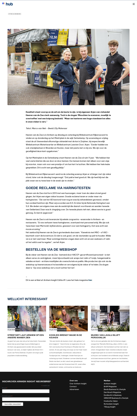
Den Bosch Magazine (112, 392)
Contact (73, 386)
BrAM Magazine (110, 386)
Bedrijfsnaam (7, 396)
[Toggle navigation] (113, 4)
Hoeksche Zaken (111, 401)
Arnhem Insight (110, 384)
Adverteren (74, 389)
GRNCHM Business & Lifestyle (116, 398)
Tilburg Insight (109, 407)
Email (4, 388)
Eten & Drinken (15, 14)
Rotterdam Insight (111, 404)
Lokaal (17, 330)
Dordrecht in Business (112, 395)
